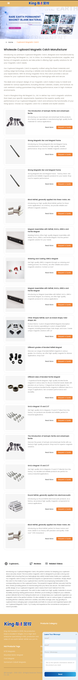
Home (10, 42)
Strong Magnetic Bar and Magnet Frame (44, 140)
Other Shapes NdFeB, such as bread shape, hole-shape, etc (48, 319)
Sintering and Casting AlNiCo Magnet (43, 258)
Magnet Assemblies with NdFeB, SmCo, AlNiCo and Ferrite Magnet (48, 230)
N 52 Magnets (9, 651)
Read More (49, 127)
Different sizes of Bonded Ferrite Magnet (44, 377)
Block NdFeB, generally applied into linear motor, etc (49, 199)
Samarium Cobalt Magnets (15, 662)
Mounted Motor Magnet (13, 655)
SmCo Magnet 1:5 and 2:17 (38, 406)
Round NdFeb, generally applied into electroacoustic (49, 495)
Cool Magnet (9, 658)
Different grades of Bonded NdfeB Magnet (45, 347)
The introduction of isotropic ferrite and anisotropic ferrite (48, 112)
